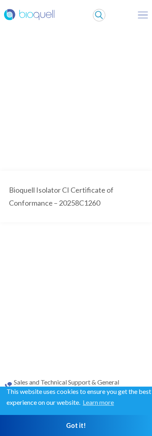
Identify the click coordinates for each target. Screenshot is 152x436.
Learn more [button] (98, 402)
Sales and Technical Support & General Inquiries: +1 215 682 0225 (66, 386)
